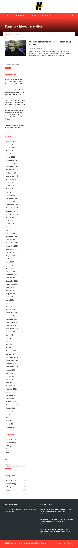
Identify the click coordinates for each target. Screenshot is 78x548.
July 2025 (9, 182)
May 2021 (9, 341)
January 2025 (11, 202)
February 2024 (11, 237)
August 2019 (10, 408)
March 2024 (10, 233)
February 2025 (11, 198)
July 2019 (9, 411)
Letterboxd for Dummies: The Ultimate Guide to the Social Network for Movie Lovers (15, 92)
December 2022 (12, 281)
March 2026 (10, 157)
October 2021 (11, 326)
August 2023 (11, 256)
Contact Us (69, 545)
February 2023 (11, 275)
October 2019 (11, 402)
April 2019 (9, 421)
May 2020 (9, 379)
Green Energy (46, 15)
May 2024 (9, 227)
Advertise (70, 543)
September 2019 (12, 405)
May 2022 (9, 303)
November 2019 (11, 399)
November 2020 (12, 360)
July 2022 (9, 297)
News (34, 15)
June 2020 (10, 376)
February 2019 (11, 427)
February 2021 (11, 351)
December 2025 (12, 167)
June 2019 (9, 414)
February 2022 (11, 313)
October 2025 (11, 173)
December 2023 (12, 243)
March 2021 (10, 348)
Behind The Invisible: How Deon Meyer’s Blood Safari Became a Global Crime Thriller (15, 82)
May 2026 (9, 151)
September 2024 (12, 214)
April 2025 (9, 192)
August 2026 (11, 141)
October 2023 (11, 249)
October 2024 (11, 211)
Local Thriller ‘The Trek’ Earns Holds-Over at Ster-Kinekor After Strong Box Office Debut (15, 102)
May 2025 (9, 189)
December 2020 (12, 357)
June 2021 (9, 338)
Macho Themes (41, 543)
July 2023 (9, 259)
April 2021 (9, 345)
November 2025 (12, 170)
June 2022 (10, 300)
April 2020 (9, 383)
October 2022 (11, 287)
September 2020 (12, 367)
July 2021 (9, 335)
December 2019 (11, 395)
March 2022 (10, 310)
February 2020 (11, 389)
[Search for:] (15, 64)
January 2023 (11, 278)
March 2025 (10, 195)
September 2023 (12, 252)
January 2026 (11, 163)
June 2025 (10, 186)
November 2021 (11, 322)
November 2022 (12, 284)
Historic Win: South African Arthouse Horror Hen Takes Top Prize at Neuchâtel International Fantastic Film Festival (14, 115)
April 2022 (9, 306)
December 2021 (11, 319)
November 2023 (12, 246)
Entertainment (20, 15)
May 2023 (9, 265)
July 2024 (9, 221)
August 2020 (11, 370)
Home (8, 15)
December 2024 (12, 205)
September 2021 (12, 329)
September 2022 (12, 291)
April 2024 (10, 230)
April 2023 (9, 268)
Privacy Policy (61, 543)
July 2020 (9, 373)
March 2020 (10, 386)
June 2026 (10, 148)
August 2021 (10, 332)
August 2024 (11, 217)
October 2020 (11, 364)
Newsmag (13, 543)
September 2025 (12, 176)
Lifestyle (60, 15)
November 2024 (12, 208)
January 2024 (11, 240)
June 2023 (10, 262)
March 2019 (10, 424)
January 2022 (11, 316)
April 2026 (9, 154)
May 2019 (9, 418)
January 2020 (11, 392)
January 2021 (11, 354)
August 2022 (11, 294)
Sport (8, 452)
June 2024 (10, 224)
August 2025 (11, 179)
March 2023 (10, 271)
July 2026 (9, 144)
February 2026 (11, 160)
